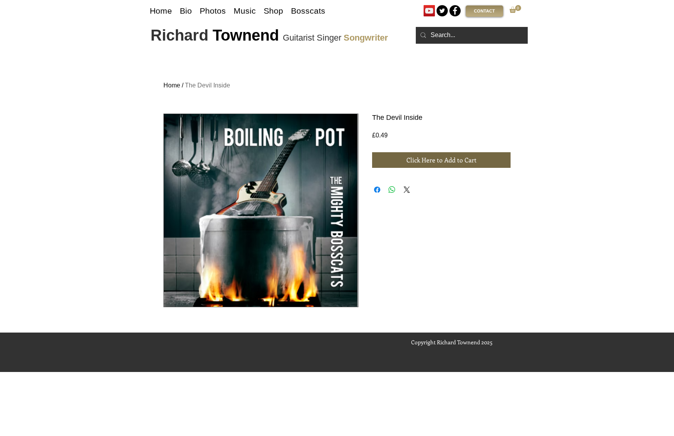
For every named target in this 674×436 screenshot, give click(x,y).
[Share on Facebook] (377, 189)
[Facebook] (455, 10)
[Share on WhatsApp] (392, 189)
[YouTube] (429, 10)
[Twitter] (442, 10)
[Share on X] (406, 189)
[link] (515, 9)
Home (171, 85)
